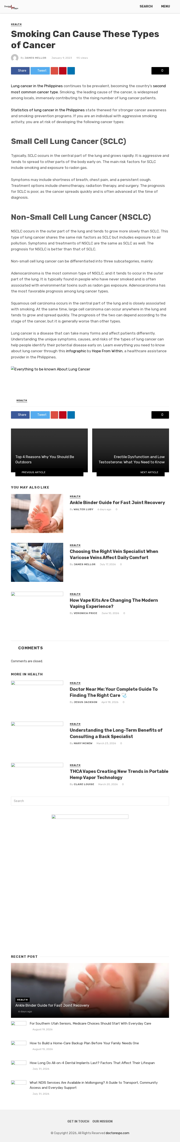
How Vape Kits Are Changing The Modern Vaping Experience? (114, 603)
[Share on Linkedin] (71, 70)
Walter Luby (83, 509)
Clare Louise (84, 784)
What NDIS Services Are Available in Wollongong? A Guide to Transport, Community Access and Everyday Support (94, 1085)
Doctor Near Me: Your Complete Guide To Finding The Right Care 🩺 (114, 692)
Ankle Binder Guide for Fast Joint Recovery (117, 502)
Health (16, 24)
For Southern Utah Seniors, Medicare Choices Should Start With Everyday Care (90, 1023)
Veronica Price (85, 613)
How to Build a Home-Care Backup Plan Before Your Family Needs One (84, 1043)
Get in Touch (78, 1121)
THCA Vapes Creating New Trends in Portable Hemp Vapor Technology (119, 774)
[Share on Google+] (54, 70)
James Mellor (35, 57)
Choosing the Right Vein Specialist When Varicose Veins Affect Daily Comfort (114, 554)
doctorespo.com (117, 1133)
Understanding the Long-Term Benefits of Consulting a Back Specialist (116, 733)
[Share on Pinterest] (63, 70)
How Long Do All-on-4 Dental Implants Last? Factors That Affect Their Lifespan (92, 1063)
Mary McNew (83, 743)
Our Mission (102, 1121)
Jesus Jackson (85, 702)
